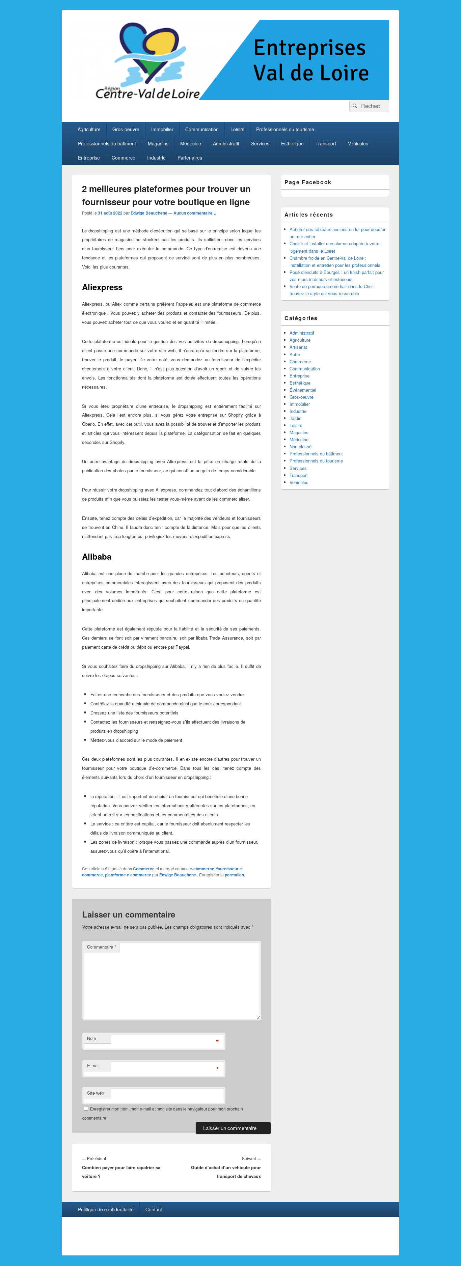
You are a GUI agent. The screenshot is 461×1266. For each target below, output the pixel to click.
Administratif (226, 143)
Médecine (190, 143)
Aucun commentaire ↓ (195, 213)
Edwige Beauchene (149, 213)
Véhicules (358, 143)
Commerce (123, 157)
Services (260, 143)
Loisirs (237, 129)
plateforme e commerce (128, 875)
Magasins (158, 143)
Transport (326, 143)
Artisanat (298, 347)
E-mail (93, 1065)
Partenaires (190, 157)
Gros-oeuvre (125, 129)
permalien (234, 875)
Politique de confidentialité (106, 1209)
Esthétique (292, 143)
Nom (91, 1038)
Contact (153, 1209)
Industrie (156, 157)
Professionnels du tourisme (285, 129)
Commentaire (101, 947)
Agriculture (89, 129)
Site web (95, 1093)
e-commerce (202, 869)
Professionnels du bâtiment (107, 143)
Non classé (300, 446)
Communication (202, 129)
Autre (295, 354)
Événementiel (303, 390)
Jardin (295, 418)
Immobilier (162, 129)
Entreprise (89, 157)
